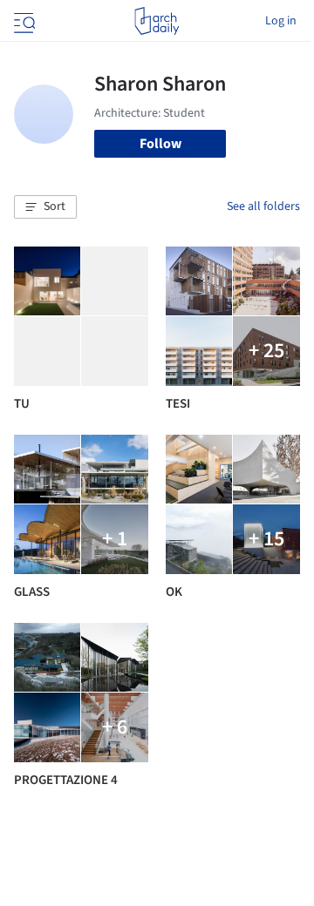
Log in (281, 21)
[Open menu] (22, 21)
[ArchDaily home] (156, 21)
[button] (45, 207)
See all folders (263, 206)
